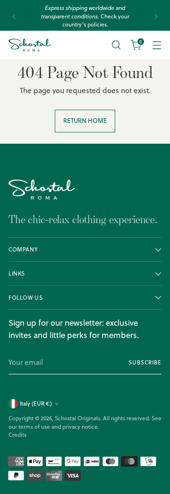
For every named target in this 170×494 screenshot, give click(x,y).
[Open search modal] (116, 45)
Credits (17, 435)
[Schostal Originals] (29, 45)
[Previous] (14, 16)
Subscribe (145, 362)
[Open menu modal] (156, 45)
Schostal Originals (77, 418)
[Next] (155, 16)
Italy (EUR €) (36, 403)
